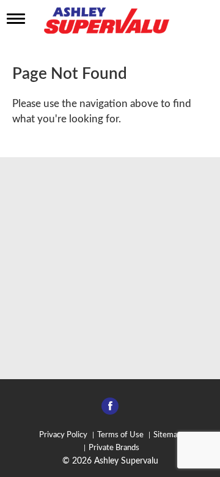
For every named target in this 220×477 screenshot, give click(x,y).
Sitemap (167, 435)
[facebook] (110, 409)
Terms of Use (120, 435)
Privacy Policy (63, 435)
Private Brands (114, 448)
